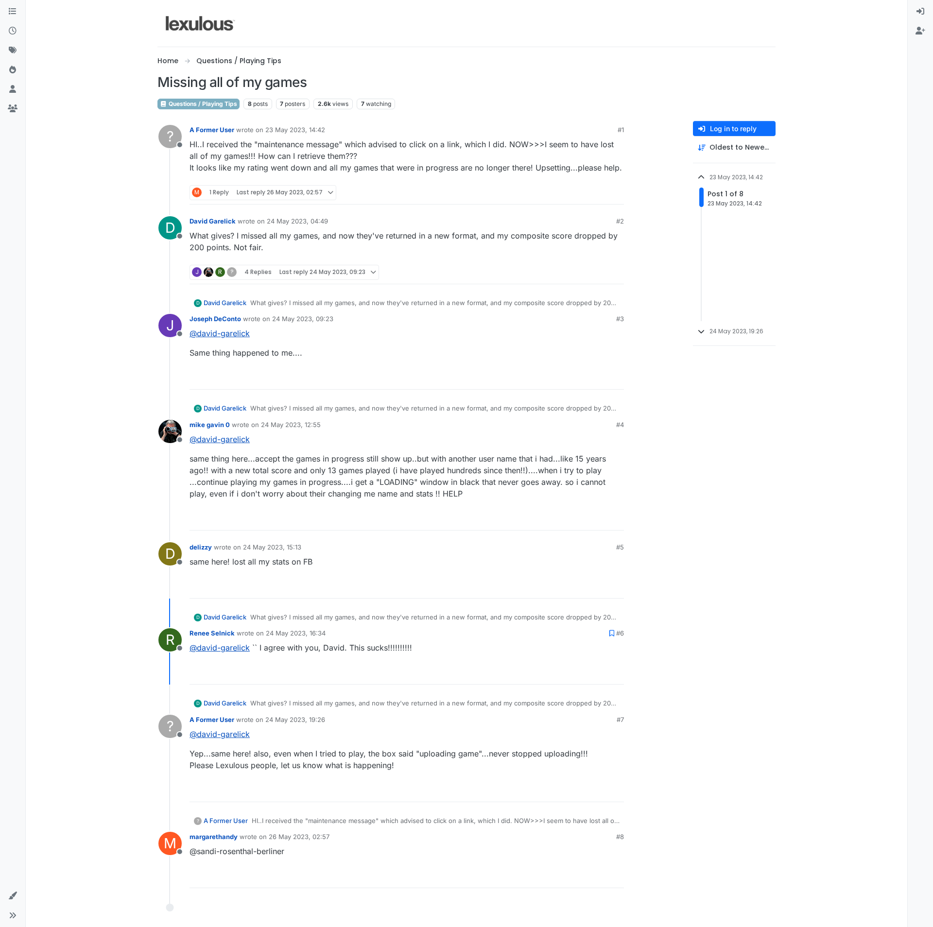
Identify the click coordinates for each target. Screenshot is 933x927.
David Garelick (213, 221)
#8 (620, 837)
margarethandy (214, 837)
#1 (621, 130)
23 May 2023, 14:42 (295, 130)
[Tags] (12, 50)
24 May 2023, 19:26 (295, 719)
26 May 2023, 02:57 (299, 837)
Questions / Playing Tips (202, 103)
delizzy (201, 547)
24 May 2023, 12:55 (291, 425)
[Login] (920, 11)
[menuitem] (920, 11)
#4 (620, 425)
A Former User (212, 130)
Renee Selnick (212, 633)
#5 (620, 547)
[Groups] (12, 109)
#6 (620, 633)
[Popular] (12, 70)
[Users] (12, 89)
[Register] (920, 31)
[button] (12, 896)
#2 (620, 221)
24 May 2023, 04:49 (297, 221)
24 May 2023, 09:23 (302, 319)
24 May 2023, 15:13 (272, 547)
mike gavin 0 (210, 425)
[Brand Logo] (200, 23)
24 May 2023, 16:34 (296, 633)
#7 (620, 719)
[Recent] (12, 31)
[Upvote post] (579, 192)
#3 (620, 319)
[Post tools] (615, 192)
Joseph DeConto (215, 319)
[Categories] (12, 11)
